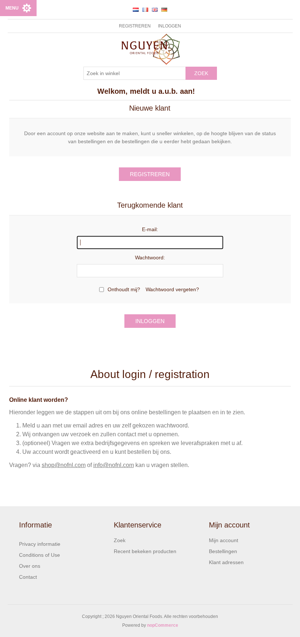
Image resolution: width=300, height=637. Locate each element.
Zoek (201, 73)
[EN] (154, 9)
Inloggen (169, 26)
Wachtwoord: (150, 257)
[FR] (145, 9)
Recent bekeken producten (145, 551)
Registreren (135, 26)
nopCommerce (162, 625)
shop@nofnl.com (64, 465)
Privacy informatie (39, 544)
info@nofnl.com (113, 465)
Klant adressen (226, 562)
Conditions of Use (39, 555)
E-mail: (150, 229)
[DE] (164, 9)
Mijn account (223, 540)
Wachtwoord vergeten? (172, 289)
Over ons (29, 566)
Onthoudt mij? (124, 289)
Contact (28, 577)
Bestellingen (223, 551)
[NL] (135, 9)
